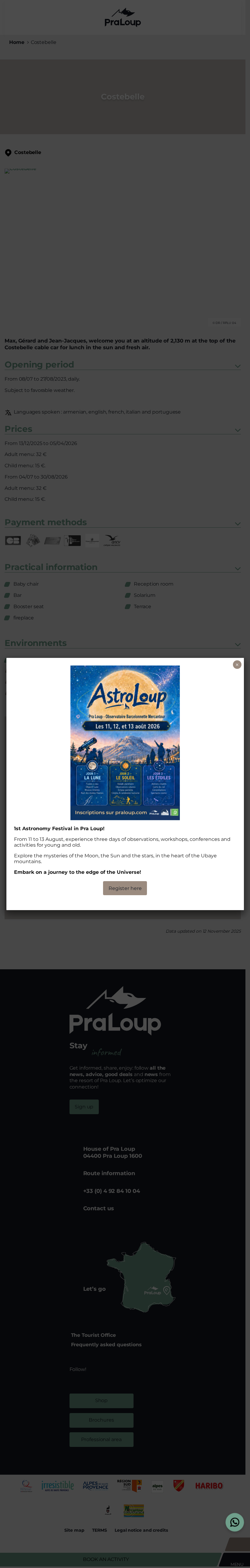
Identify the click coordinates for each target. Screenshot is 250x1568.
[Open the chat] (235, 1522)
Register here (125, 888)
